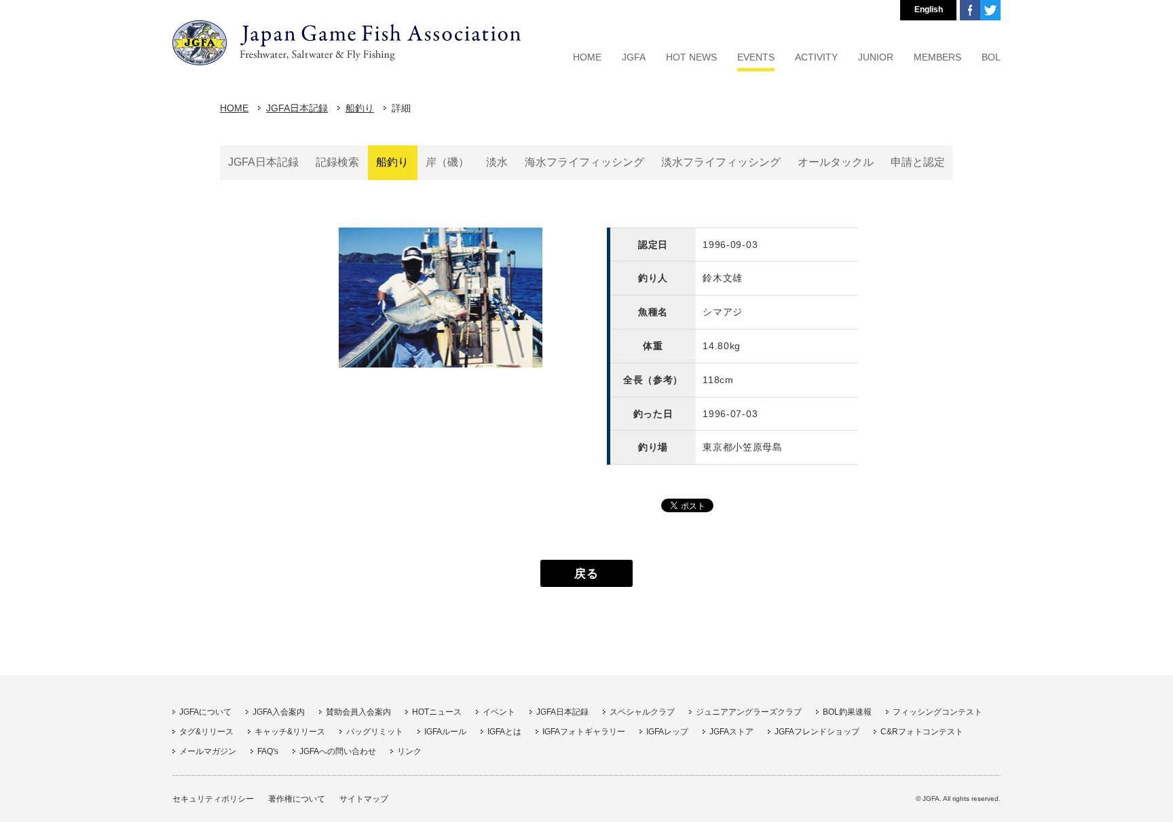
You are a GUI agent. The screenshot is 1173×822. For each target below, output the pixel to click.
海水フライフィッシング (584, 162)
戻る (586, 573)
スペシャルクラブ (642, 712)
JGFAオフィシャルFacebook (970, 10)
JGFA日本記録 (297, 108)
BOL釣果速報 (847, 712)
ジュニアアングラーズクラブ (749, 712)
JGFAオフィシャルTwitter (990, 10)
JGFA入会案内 (279, 712)
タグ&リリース (206, 731)
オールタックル (836, 162)
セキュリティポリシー (213, 799)
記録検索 (337, 162)
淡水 (497, 162)
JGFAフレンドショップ (817, 731)
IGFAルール (445, 731)
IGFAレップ (667, 731)
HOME (234, 108)
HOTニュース (437, 712)
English (928, 9)
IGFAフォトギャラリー (583, 731)
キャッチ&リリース (290, 731)
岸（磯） (447, 162)
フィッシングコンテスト (937, 712)
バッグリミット (374, 731)
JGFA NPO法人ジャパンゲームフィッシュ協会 (346, 42)
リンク (409, 751)
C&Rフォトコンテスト (921, 731)
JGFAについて (205, 712)
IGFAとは (504, 731)
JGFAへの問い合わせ (337, 751)
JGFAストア (731, 731)
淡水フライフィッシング (721, 162)
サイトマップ (363, 799)
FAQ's (267, 751)
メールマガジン (207, 751)
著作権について (296, 799)
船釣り (360, 108)
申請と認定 (918, 162)
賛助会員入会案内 (358, 712)
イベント (499, 712)
